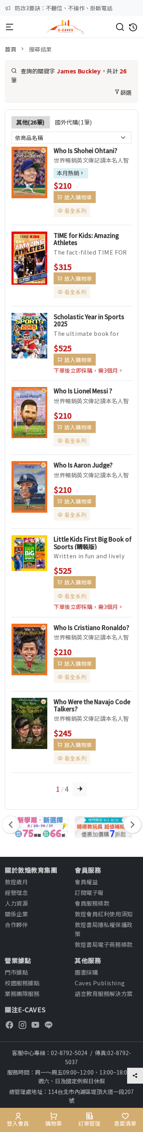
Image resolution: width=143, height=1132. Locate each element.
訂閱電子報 (89, 892)
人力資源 (16, 903)
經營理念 (16, 892)
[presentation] (10, 824)
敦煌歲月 (16, 881)
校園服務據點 (22, 983)
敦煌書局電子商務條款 (104, 944)
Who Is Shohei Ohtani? (86, 150)
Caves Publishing (100, 983)
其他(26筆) (30, 122)
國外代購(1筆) (73, 122)
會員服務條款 (92, 903)
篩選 (126, 92)
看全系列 (75, 211)
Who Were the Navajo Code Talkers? (92, 705)
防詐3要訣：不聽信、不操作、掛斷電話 (63, 8)
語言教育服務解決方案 (104, 993)
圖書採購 (86, 972)
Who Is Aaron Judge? (83, 464)
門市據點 (16, 972)
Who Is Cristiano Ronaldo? (91, 627)
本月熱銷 (68, 173)
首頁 (10, 49)
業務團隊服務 (22, 993)
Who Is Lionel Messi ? (83, 390)
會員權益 (86, 881)
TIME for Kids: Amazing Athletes (86, 239)
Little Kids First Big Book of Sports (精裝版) (92, 542)
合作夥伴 (16, 924)
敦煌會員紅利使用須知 (104, 914)
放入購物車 (78, 197)
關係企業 (16, 914)
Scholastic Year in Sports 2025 (89, 320)
